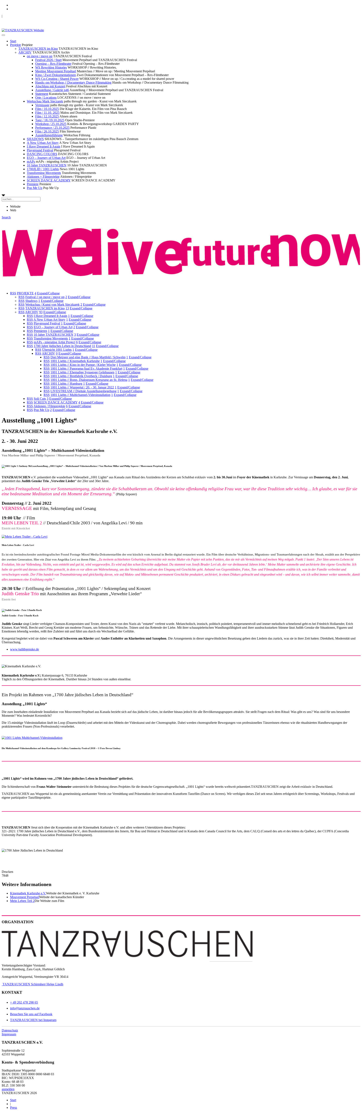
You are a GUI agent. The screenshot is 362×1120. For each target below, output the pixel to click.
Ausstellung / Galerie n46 (52, 90)
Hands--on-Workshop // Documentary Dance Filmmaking (73, 82)
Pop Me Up (34, 188)
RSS (13, 293)
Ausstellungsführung (49, 135)
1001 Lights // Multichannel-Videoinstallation (80, 395)
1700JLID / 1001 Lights (43, 169)
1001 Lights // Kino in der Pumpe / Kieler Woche (83, 365)
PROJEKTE (25, 293)
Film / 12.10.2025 (47, 116)
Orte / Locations (46, 97)
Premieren (40, 331)
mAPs (31, 161)
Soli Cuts (40, 398)
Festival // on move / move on (45, 297)
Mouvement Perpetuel (24, 897)
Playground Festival (40, 150)
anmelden (8, 1089)
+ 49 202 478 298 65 (24, 1002)
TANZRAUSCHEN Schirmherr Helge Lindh (32, 984)
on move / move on (39, 56)
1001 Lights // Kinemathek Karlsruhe (75, 361)
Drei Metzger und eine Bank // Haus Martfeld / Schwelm (87, 357)
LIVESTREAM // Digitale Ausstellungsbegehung (83, 391)
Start (13, 41)
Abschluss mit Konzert (50, 86)
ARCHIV (25, 52)
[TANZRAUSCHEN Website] (23, 30)
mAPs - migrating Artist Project (54, 342)
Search (6, 217)
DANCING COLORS (42, 154)
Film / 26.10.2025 (47, 131)
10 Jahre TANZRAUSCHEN (46, 165)
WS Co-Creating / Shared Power (57, 78)
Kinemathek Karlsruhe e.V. (28, 893)
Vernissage (42, 105)
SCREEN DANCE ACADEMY (49, 180)
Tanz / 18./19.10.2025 (49, 120)
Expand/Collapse (48, 293)
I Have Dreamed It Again (43, 146)
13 (67, 308)
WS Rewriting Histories (51, 67)
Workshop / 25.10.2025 (50, 124)
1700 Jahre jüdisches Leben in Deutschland (62, 346)
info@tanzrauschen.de (25, 1008)
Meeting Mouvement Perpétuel (55, 71)
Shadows (31, 301)
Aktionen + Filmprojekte (43, 176)
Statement (41, 94)
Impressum (9, 1034)
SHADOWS (35, 139)
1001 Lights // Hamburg (66, 383)
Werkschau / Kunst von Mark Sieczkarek (52, 304)
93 (41, 312)
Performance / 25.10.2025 (52, 127)
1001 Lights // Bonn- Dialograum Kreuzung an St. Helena (88, 380)
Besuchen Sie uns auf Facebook (31, 1014)
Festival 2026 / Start (48, 60)
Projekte (15, 45)
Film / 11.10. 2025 (47, 112)
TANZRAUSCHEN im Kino (38, 48)
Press (13, 1107)
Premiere (33, 184)
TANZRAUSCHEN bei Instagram (33, 1020)
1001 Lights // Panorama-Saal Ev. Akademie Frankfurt (86, 368)
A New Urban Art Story (43, 142)
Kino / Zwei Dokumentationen (55, 75)
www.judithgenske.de (24, 649)
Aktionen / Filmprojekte (49, 406)
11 (93, 346)
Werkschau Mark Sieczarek (45, 101)
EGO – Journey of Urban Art (46, 158)
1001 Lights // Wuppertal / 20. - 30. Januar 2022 (82, 387)
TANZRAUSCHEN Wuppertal (23, 16)
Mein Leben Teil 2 (22, 901)
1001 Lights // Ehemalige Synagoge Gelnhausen (82, 372)
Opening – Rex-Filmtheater (53, 63)
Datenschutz (10, 1030)
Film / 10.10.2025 (47, 109)
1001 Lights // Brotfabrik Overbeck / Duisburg (81, 376)
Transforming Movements (44, 173)
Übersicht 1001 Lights (57, 349)
